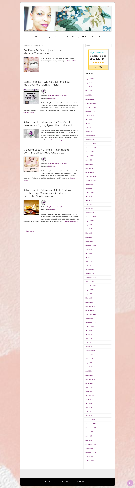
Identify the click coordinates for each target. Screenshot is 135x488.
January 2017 (89, 399)
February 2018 (90, 379)
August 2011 (89, 456)
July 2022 (88, 225)
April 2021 (88, 265)
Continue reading (71, 61)
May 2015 (88, 440)
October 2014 (89, 448)
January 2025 (89, 139)
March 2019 (89, 346)
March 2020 (89, 302)
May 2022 (88, 233)
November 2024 (90, 148)
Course (101, 37)
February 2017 (90, 395)
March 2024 (89, 164)
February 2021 (90, 269)
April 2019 (88, 342)
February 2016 (90, 420)
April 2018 (88, 371)
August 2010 (89, 460)
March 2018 (89, 375)
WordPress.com (84, 482)
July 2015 (88, 436)
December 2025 (90, 103)
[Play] (43, 93)
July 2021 (88, 253)
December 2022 (90, 217)
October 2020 (89, 282)
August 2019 (89, 326)
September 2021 (90, 245)
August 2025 (89, 115)
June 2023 (88, 200)
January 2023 (89, 212)
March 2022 (89, 241)
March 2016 (89, 415)
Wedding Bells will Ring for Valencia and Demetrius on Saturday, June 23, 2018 (46, 151)
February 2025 (90, 135)
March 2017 (89, 391)
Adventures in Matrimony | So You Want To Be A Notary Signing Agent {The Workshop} (48, 124)
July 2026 (88, 83)
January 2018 (89, 383)
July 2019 (88, 330)
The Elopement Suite (88, 37)
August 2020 (89, 290)
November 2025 (90, 107)
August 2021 (89, 249)
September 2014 (90, 452)
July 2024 (88, 160)
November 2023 (90, 180)
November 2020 (90, 277)
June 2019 (88, 334)
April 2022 (88, 237)
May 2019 (88, 338)
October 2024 (89, 152)
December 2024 (90, 144)
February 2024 (90, 168)
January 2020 (89, 310)
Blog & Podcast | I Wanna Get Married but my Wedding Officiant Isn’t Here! (47, 83)
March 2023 (89, 208)
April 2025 (88, 127)
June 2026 (88, 87)
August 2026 (89, 79)
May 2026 (88, 91)
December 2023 (90, 176)
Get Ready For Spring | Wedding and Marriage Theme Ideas (44, 52)
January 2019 (89, 355)
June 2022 (88, 229)
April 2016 (88, 411)
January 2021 (89, 273)
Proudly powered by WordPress (55, 482)
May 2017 (88, 387)
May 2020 (88, 298)
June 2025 (88, 123)
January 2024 (89, 172)
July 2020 (88, 294)
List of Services (36, 37)
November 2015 (90, 428)
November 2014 (90, 444)
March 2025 (89, 131)
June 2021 (88, 257)
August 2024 (89, 156)
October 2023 (89, 184)
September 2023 (90, 188)
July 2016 (88, 403)
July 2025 (88, 119)
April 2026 (88, 95)
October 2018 (89, 359)
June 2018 (88, 367)
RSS (49, 98)
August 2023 (89, 192)
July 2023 (88, 196)
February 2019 (90, 350)
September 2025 (90, 111)
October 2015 (89, 432)
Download (64, 95)
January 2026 (89, 99)
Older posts (29, 231)
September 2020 (90, 286)
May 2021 (88, 261)
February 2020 (90, 306)
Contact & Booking (72, 37)
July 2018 (88, 363)
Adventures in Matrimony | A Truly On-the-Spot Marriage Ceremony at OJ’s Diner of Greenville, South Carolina (47, 193)
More (54, 98)
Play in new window (53, 95)
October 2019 (89, 318)
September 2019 (90, 322)
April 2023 (88, 204)
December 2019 (90, 314)
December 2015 (90, 424)
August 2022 (89, 221)
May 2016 (88, 407)
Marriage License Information (54, 37)
